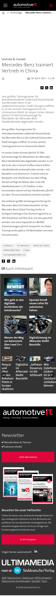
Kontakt (36, 581)
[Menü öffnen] (5, 5)
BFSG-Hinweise (43, 577)
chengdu (8, 245)
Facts (44, 581)
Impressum (28, 577)
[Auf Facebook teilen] (42, 88)
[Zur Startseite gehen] (25, 5)
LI (36, 551)
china (26, 250)
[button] (4, 375)
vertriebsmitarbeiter (14, 255)
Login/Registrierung (52, 5)
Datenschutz (14, 577)
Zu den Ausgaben (28, 539)
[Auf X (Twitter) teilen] (47, 88)
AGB (4, 577)
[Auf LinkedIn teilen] (52, 88)
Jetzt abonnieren (28, 457)
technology (23, 245)
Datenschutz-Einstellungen (16, 581)
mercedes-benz (41, 245)
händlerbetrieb (11, 250)
